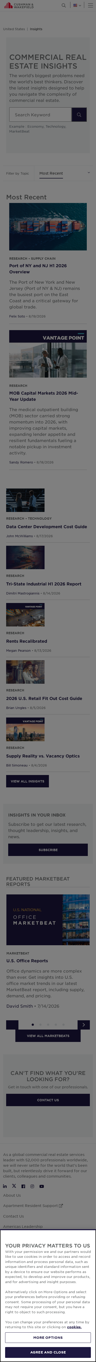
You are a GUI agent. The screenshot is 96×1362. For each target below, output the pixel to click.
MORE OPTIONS (48, 1337)
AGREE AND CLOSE (48, 1352)
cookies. (74, 1327)
